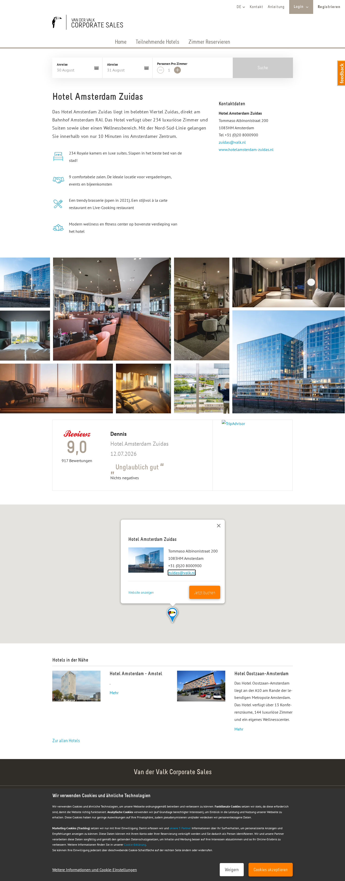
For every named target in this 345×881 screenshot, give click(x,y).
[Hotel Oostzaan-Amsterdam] (201, 702)
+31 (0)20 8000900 (241, 134)
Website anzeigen (141, 592)
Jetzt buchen (204, 593)
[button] (173, 615)
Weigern (232, 870)
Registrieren (329, 7)
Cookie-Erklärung (135, 844)
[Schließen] (219, 526)
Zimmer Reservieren (209, 42)
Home (121, 42)
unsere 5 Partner (180, 828)
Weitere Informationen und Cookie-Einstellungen (94, 869)
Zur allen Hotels (66, 741)
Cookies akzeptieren (271, 870)
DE (239, 7)
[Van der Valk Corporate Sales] (90, 23)
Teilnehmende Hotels (157, 42)
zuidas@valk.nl (232, 142)
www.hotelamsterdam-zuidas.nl (246, 149)
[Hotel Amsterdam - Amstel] (76, 686)
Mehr (114, 692)
